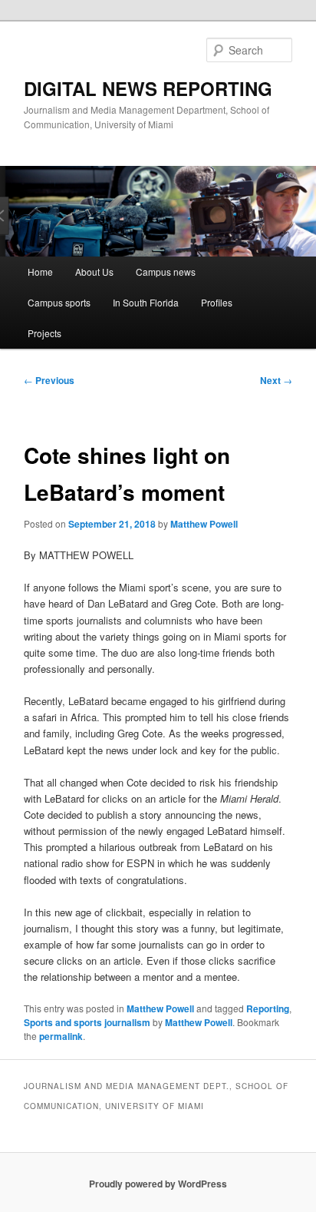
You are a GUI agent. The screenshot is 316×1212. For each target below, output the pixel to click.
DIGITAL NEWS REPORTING (148, 88)
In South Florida (146, 302)
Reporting (267, 1008)
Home (40, 271)
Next (276, 380)
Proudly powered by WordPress (158, 1183)
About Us (94, 271)
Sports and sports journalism (87, 1022)
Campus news (166, 271)
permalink (61, 1036)
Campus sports (59, 302)
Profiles (216, 302)
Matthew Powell (204, 524)
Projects (44, 332)
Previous (49, 380)
